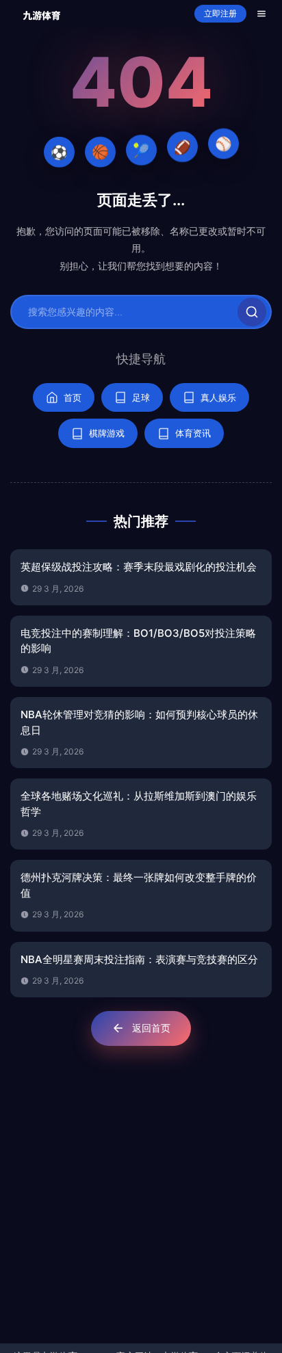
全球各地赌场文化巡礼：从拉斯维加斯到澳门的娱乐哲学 (139, 803)
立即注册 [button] (220, 13)
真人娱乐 (218, 397)
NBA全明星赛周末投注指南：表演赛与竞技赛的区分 (139, 959)
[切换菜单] (261, 14)
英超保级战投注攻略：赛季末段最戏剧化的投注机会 (139, 566)
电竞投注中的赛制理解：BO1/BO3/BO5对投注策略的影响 (138, 641)
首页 (72, 397)
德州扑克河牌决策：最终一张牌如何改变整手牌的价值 (139, 885)
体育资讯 (193, 433)
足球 (141, 397)
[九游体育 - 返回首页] (42, 14)
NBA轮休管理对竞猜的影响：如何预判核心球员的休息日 (139, 722)
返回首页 (151, 1028)
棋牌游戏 (107, 433)
